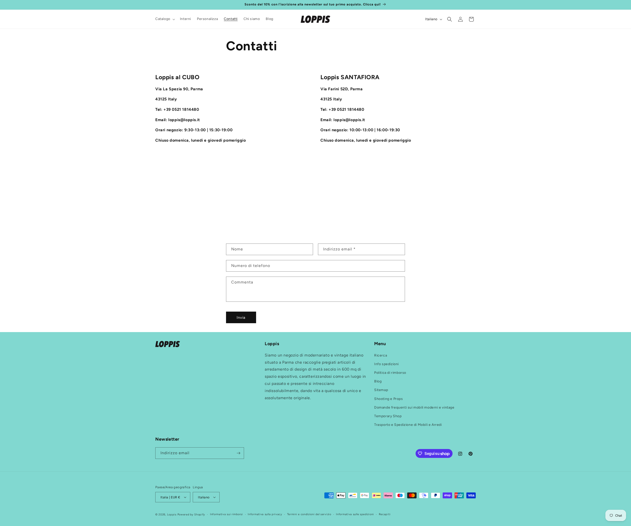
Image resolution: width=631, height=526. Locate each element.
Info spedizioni (386, 364)
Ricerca (380, 355)
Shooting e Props (388, 399)
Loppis (172, 514)
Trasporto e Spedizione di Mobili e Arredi (408, 425)
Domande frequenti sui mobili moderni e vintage (414, 407)
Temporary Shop (388, 416)
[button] (164, 19)
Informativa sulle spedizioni (355, 514)
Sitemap (381, 390)
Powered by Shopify (191, 514)
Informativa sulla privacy (265, 514)
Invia (241, 317)
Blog (378, 381)
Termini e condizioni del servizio (309, 514)
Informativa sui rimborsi (226, 514)
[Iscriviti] (238, 453)
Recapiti (385, 514)
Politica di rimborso (390, 373)
